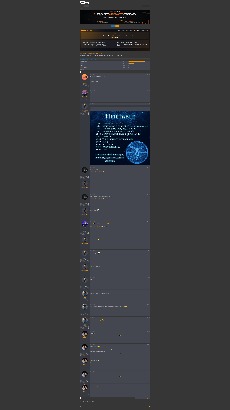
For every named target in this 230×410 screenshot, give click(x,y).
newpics (105, 226)
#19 (149, 371)
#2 (149, 90)
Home (82, 6)
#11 (149, 264)
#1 (149, 74)
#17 (149, 344)
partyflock (100, 226)
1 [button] (123, 63)
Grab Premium (93, 85)
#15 (149, 317)
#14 (149, 304)
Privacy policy (140, 406)
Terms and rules (134, 406)
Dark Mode (83, 406)
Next (88, 72)
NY (93, 226)
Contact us (129, 406)
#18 (149, 358)
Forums (86, 6)
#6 (149, 194)
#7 (149, 207)
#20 (149, 384)
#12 (149, 277)
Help (144, 406)
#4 (149, 167)
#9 (149, 237)
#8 (149, 221)
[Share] (147, 74)
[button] (96, 6)
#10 (149, 250)
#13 (149, 290)
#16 (149, 331)
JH (90, 226)
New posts (81, 8)
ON (91, 226)
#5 (149, 180)
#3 (149, 103)
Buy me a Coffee (99, 85)
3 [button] (123, 61)
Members (99, 6)
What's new (92, 6)
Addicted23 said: (94, 106)
